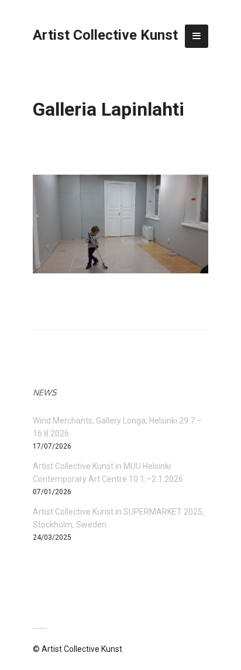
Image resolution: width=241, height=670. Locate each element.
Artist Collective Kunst (105, 35)
